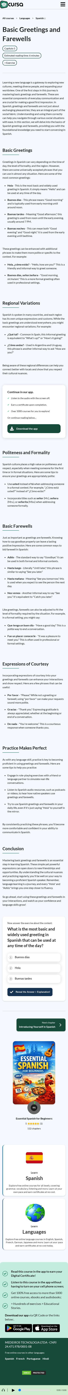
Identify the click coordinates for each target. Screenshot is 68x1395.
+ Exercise (9, 62)
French (20, 1358)
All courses (8, 18)
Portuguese (33, 1358)
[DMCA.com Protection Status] (34, 1373)
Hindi (46, 1358)
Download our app (17, 1315)
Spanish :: (41, 18)
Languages (24, 18)
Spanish (9, 1358)
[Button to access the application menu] (63, 4)
